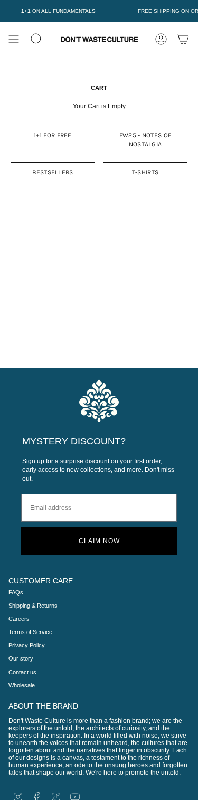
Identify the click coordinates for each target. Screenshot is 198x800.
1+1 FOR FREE (53, 135)
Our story (20, 658)
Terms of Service (30, 632)
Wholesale (21, 685)
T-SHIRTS (145, 172)
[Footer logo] (99, 400)
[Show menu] (13, 39)
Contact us (22, 672)
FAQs (15, 592)
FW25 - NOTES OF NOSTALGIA (145, 140)
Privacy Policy (26, 645)
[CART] (183, 39)
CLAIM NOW (99, 541)
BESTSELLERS (52, 172)
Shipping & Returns (33, 605)
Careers (19, 619)
